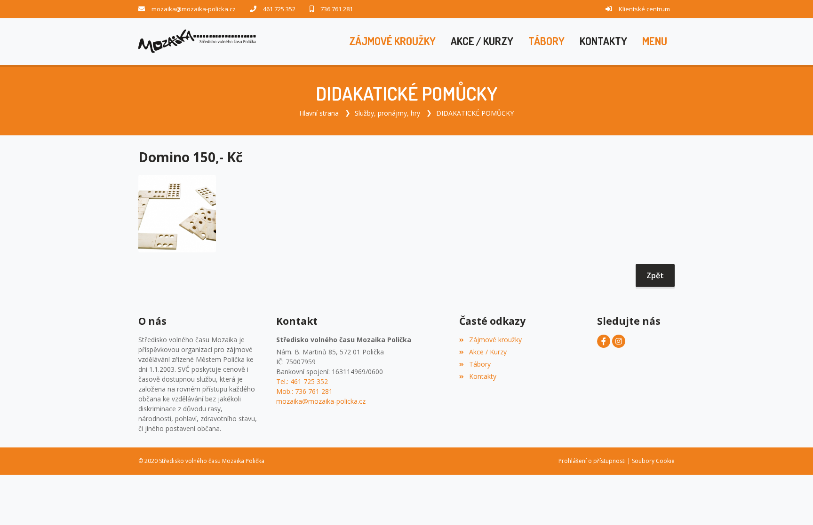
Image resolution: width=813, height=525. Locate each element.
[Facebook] (603, 341)
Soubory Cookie (653, 461)
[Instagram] (618, 341)
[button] (655, 41)
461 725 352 (279, 9)
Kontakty (482, 376)
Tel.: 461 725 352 (302, 381)
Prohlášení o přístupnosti (592, 461)
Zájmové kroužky (495, 339)
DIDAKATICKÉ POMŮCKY (475, 113)
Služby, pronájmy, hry (387, 113)
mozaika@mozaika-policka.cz (193, 9)
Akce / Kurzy (487, 351)
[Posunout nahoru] (792, 504)
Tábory (479, 364)
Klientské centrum (644, 9)
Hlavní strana (319, 113)
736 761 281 (336, 9)
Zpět (655, 275)
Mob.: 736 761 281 (304, 391)
